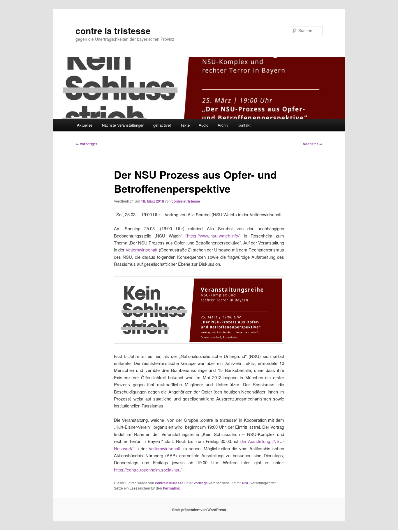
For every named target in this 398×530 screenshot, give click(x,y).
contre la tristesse (113, 30)
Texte (185, 125)
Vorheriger (86, 143)
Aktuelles (85, 125)
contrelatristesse (186, 201)
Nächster (313, 143)
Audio (203, 125)
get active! (162, 125)
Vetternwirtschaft (141, 250)
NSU (246, 482)
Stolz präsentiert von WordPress (199, 509)
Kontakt (244, 125)
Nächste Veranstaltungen (123, 125)
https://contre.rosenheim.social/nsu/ (148, 470)
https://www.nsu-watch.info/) (214, 236)
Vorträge (200, 482)
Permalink (171, 488)
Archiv (223, 125)
